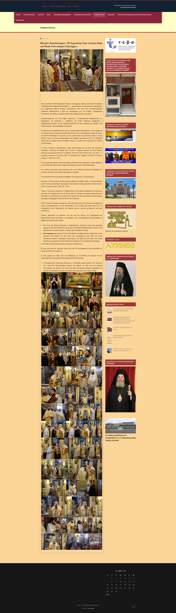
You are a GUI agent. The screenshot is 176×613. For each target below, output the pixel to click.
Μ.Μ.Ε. (49, 15)
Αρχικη (18, 15)
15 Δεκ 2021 (45, 38)
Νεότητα (41, 15)
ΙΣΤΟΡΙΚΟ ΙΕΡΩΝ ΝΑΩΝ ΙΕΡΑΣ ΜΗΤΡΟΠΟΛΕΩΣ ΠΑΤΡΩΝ (134, 15)
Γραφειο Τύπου (99, 15)
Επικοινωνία (20, 20)
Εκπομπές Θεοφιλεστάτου (82, 15)
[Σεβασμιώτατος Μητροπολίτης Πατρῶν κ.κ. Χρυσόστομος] (120, 296)
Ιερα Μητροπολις (29, 15)
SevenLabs (91, 608)
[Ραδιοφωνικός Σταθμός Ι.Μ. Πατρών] (120, 219)
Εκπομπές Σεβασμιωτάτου (62, 15)
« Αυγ (107, 594)
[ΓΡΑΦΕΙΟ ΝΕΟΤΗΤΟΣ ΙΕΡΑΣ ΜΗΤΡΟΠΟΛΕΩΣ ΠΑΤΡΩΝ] (120, 142)
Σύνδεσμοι (111, 15)
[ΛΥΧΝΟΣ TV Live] (120, 248)
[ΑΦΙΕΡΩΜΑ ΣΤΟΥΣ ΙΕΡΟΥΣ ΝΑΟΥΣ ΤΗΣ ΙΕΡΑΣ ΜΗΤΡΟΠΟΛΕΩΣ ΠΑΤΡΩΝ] (120, 198)
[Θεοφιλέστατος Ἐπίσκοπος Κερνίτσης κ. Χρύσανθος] (120, 412)
